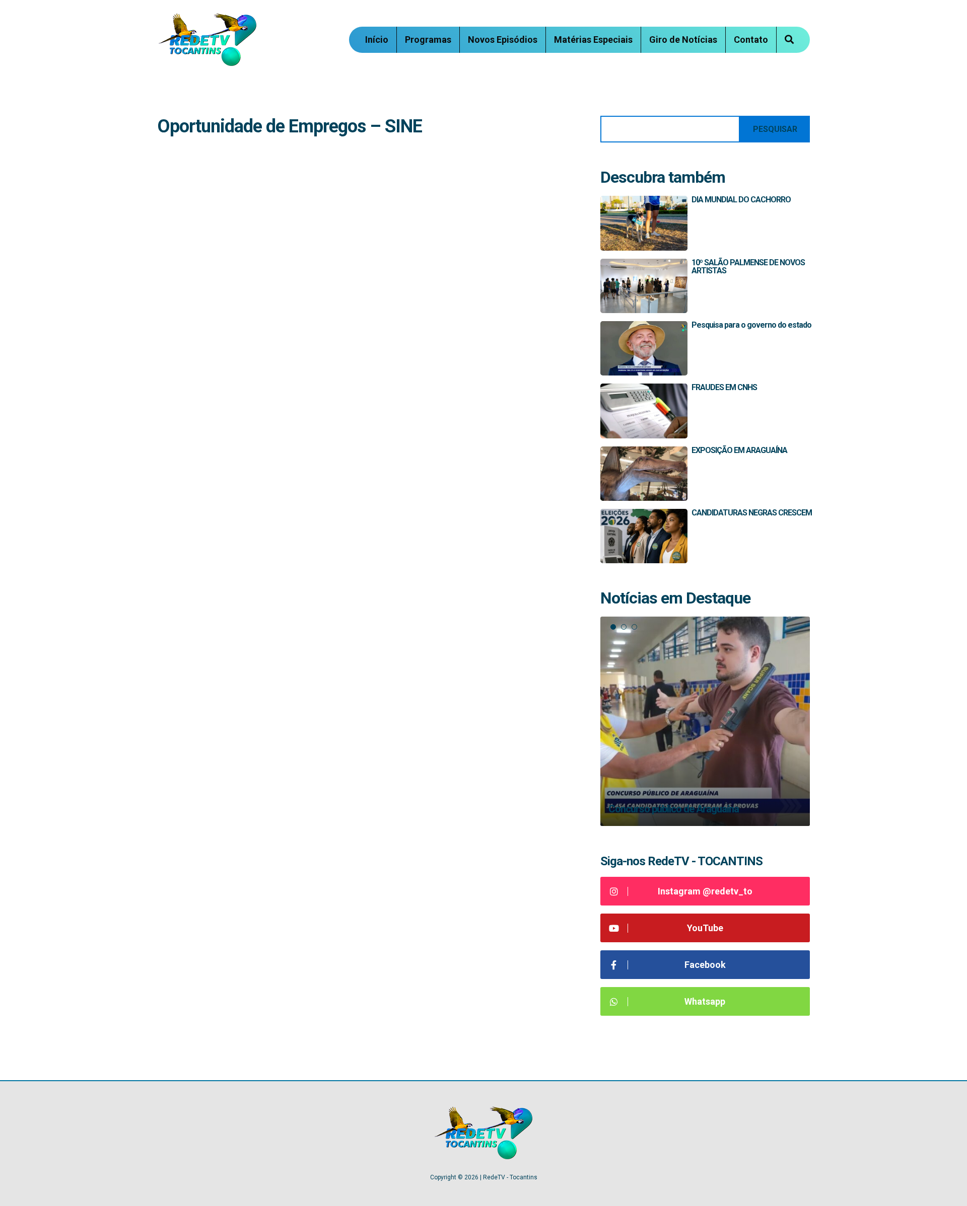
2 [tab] (624, 627)
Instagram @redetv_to (705, 891)
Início (376, 39)
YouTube (705, 928)
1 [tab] (613, 627)
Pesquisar (775, 129)
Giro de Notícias (683, 39)
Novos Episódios (502, 39)
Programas (428, 39)
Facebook (705, 964)
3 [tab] (634, 627)
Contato (751, 39)
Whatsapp (704, 1001)
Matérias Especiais (593, 39)
